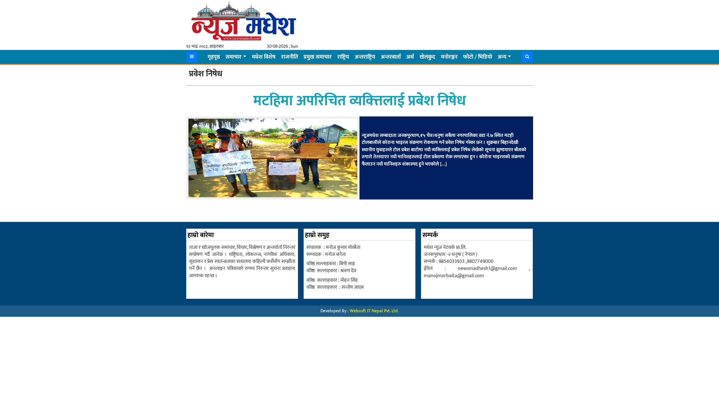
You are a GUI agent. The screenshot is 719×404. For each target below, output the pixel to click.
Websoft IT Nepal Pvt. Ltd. (374, 311)
